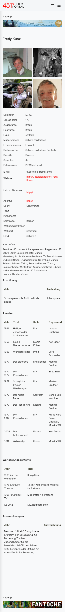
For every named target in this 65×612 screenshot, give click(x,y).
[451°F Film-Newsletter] (13, 5)
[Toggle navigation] (59, 5)
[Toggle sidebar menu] (52, 5)
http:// (29, 200)
